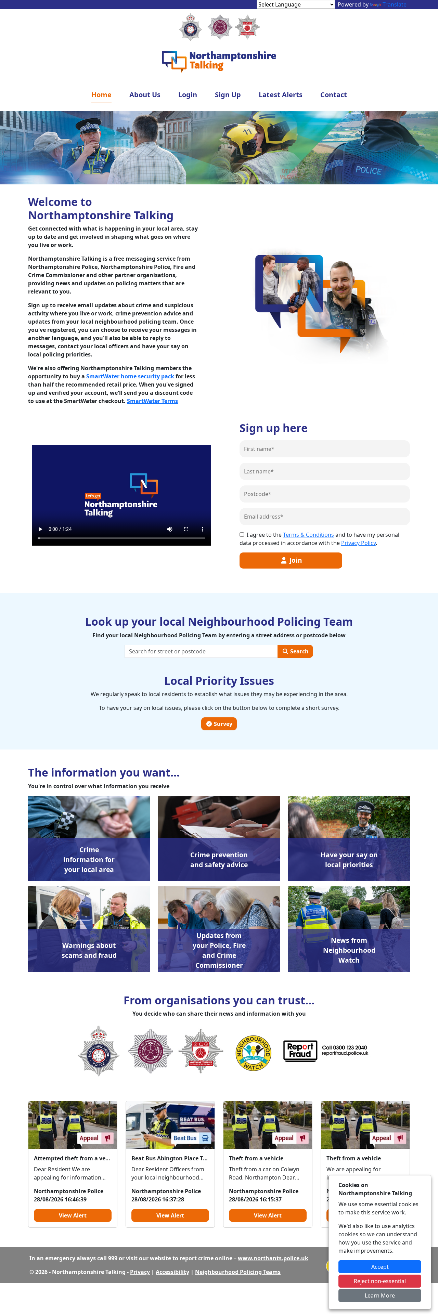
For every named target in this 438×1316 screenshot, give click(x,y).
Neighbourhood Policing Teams (238, 1272)
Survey (222, 724)
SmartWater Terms (152, 401)
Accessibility (172, 1272)
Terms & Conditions (308, 534)
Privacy (140, 1272)
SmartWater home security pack (130, 376)
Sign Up (228, 94)
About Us (144, 94)
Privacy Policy (358, 543)
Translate (395, 4)
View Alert (73, 1215)
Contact (333, 94)
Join (295, 560)
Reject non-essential (380, 1281)
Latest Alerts (280, 94)
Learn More (380, 1295)
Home (101, 94)
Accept (380, 1267)
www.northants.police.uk (273, 1258)
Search (299, 651)
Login (187, 94)
